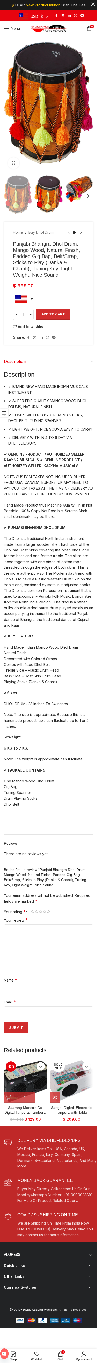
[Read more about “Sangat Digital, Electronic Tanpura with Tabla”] (55, 1097)
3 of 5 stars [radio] (40, 911)
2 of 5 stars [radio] (37, 911)
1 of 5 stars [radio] (33, 911)
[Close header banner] (93, 4)
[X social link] (63, 15)
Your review (16, 920)
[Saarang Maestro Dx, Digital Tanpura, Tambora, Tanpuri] (25, 1081)
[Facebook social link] (56, 15)
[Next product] (81, 232)
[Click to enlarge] (13, 163)
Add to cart (53, 314)
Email (10, 1001)
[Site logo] (49, 28)
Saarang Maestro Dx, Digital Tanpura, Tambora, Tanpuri (25, 1112)
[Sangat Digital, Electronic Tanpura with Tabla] (71, 1081)
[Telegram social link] (82, 15)
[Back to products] (75, 232)
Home (18, 232)
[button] (9, 107)
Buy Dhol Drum (41, 232)
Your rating (15, 911)
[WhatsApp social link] (76, 15)
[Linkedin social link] (69, 15)
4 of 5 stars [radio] (44, 911)
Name (10, 980)
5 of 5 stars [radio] (48, 911)
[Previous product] (69, 232)
